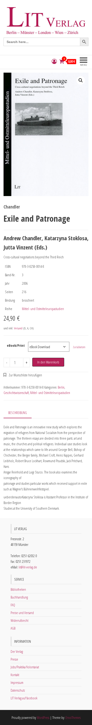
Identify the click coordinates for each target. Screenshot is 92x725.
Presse (14, 659)
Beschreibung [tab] (17, 412)
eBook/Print (16, 345)
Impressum (17, 682)
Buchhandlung (19, 597)
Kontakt (15, 674)
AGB (13, 628)
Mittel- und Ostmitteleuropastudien (43, 308)
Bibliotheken (18, 589)
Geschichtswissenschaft (16, 392)
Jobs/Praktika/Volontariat (25, 667)
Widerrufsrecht (19, 620)
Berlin (61, 387)
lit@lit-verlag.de (28, 567)
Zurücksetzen (79, 347)
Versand (18, 328)
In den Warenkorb (48, 362)
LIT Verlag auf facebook (24, 698)
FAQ (13, 605)
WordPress (43, 717)
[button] (80, 80)
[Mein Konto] (54, 61)
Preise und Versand (22, 612)
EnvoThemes (73, 717)
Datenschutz (18, 690)
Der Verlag (17, 651)
